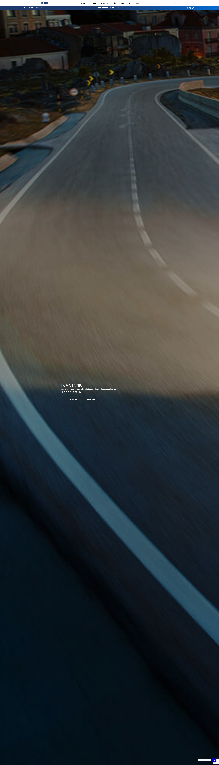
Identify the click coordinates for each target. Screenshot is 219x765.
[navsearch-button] (176, 3)
